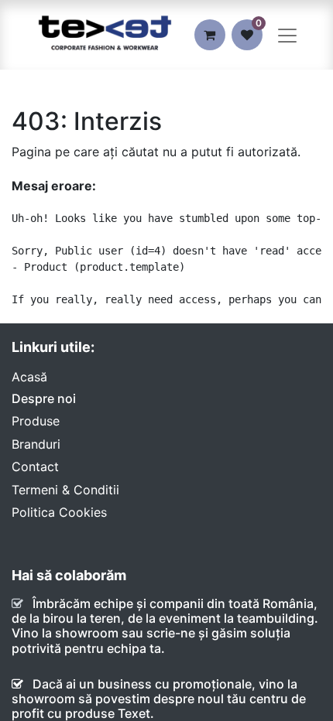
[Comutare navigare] (287, 34)
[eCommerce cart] (209, 34)
